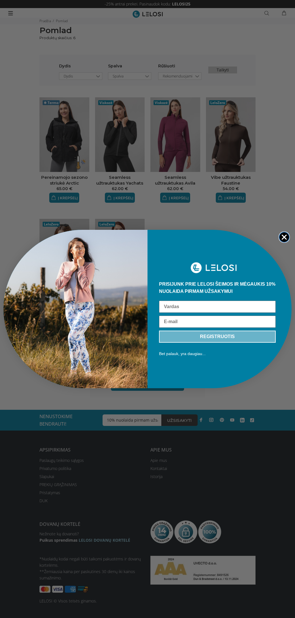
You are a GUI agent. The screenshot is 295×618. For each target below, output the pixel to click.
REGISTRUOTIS (217, 336)
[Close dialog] (284, 237)
